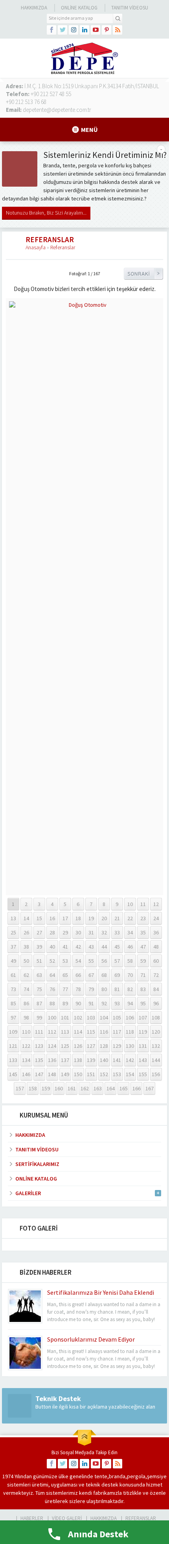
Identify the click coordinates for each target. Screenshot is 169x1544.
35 (143, 932)
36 (156, 932)
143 (143, 1060)
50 (26, 960)
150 (78, 1074)
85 (13, 1003)
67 (91, 975)
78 (78, 989)
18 (78, 918)
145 (13, 1074)
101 (65, 1017)
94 (130, 1003)
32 (104, 932)
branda (117, 1476)
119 (143, 1031)
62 (26, 975)
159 (46, 1088)
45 (117, 946)
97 (13, 1017)
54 (78, 960)
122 (26, 1045)
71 (143, 975)
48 (156, 946)
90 (78, 1003)
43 (91, 946)
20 (104, 918)
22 (130, 918)
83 (143, 989)
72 (156, 975)
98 (26, 1017)
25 (13, 932)
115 (91, 1031)
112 (52, 1031)
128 (104, 1045)
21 (117, 918)
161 (72, 1088)
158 (33, 1088)
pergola (136, 1476)
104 (104, 1017)
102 (78, 1017)
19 (91, 918)
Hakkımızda (34, 7)
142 (130, 1060)
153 (117, 1074)
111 (39, 1031)
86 (26, 1003)
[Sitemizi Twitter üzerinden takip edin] (62, 30)
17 (65, 918)
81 (117, 989)
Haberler (31, 1518)
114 (78, 1031)
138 (78, 1060)
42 (78, 946)
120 (156, 1031)
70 (130, 975)
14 (26, 918)
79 (91, 989)
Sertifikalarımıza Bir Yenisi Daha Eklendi (100, 1292)
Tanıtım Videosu (129, 7)
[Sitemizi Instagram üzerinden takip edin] (73, 30)
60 (156, 960)
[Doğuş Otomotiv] (84, 888)
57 (117, 960)
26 (26, 932)
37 (13, 946)
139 (91, 1060)
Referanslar (62, 247)
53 (65, 960)
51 (39, 960)
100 (52, 1017)
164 (111, 1088)
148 (52, 1074)
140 (104, 1060)
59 (143, 960)
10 (130, 904)
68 (104, 975)
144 (156, 1060)
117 (117, 1031)
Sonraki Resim (143, 274)
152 (104, 1074)
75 (39, 989)
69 (117, 975)
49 (13, 960)
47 (143, 946)
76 (52, 989)
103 (91, 1017)
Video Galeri (67, 1518)
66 (78, 975)
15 (39, 918)
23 (143, 918)
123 (39, 1045)
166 (136, 1088)
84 (156, 989)
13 (13, 918)
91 (91, 1003)
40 (52, 946)
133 (13, 1060)
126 (78, 1045)
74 (26, 989)
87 (39, 1003)
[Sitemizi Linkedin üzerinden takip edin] (84, 30)
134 (26, 1060)
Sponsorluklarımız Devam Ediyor (91, 1339)
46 (130, 946)
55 (91, 960)
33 (117, 932)
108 (156, 1017)
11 (143, 904)
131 (143, 1045)
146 (26, 1074)
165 (123, 1088)
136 (52, 1060)
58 (130, 960)
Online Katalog (79, 7)
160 (59, 1088)
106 (130, 1017)
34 (130, 932)
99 (39, 1017)
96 (156, 1003)
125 (65, 1045)
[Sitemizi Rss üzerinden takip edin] (117, 30)
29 (65, 932)
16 (52, 918)
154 (130, 1074)
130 (130, 1045)
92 (104, 1003)
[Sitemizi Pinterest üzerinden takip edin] (106, 30)
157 (20, 1088)
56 (104, 960)
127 (91, 1045)
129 (117, 1045)
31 (91, 932)
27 (39, 932)
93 (117, 1003)
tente (100, 1476)
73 (13, 989)
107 (143, 1017)
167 (149, 1088)
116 (104, 1031)
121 (13, 1045)
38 (26, 946)
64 (52, 975)
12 (156, 904)
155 (143, 1074)
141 (117, 1060)
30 (78, 932)
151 (91, 1074)
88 (52, 1003)
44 (104, 946)
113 (65, 1031)
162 (85, 1088)
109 (13, 1031)
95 (143, 1003)
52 (52, 960)
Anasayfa (36, 247)
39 (39, 946)
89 (65, 1003)
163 (98, 1088)
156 (156, 1074)
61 (13, 975)
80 (104, 989)
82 (130, 989)
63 (39, 975)
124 (52, 1045)
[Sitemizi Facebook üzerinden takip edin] (51, 30)
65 (65, 975)
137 (65, 1060)
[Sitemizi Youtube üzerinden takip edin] (95, 30)
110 (26, 1031)
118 (130, 1031)
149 (65, 1074)
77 (65, 989)
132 (156, 1045)
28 (52, 932)
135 (39, 1060)
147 (39, 1074)
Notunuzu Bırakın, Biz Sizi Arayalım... (46, 212)
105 (117, 1017)
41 (65, 946)
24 (156, 918)
